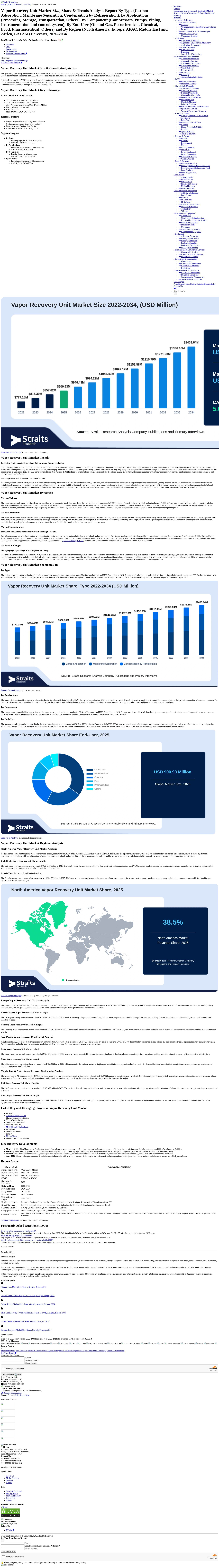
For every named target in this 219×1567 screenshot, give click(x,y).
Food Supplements (188, 172)
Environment (186, 143)
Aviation (184, 25)
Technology (186, 209)
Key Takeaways (22, 1351)
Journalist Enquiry (13, 1496)
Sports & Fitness (187, 131)
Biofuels (184, 141)
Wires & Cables (187, 159)
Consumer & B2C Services (192, 254)
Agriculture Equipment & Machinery (196, 43)
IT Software (186, 202)
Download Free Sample (16, 53)
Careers (9, 1500)
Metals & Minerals (188, 102)
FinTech (184, 197)
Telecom (184, 211)
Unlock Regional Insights (11, 995)
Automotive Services (189, 61)
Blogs (206, 284)
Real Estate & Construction (186, 259)
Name (28, 1543)
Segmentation (11, 49)
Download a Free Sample (11, 452)
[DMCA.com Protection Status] (10, 1517)
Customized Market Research (185, 11)
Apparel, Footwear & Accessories (194, 116)
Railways (185, 75)
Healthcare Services (189, 184)
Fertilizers (185, 52)
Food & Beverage (182, 161)
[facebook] (13, 1530)
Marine (184, 145)
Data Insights (179, 282)
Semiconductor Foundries (191, 279)
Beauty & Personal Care (191, 122)
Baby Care (185, 120)
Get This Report (7, 1353)
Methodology (11, 51)
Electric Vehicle (187, 70)
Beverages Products (189, 163)
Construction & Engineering (192, 218)
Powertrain (185, 72)
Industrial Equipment (189, 222)
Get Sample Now (8, 1374)
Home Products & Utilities (191, 127)
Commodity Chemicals (190, 95)
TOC (8, 47)
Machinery (185, 227)
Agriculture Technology (190, 45)
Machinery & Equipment (185, 213)
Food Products (187, 170)
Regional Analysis (79, 1351)
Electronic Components (190, 272)
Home (3, 4)
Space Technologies (189, 34)
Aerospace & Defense (184, 20)
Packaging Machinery (190, 238)
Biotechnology (187, 179)
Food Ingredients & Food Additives (195, 166)
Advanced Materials (189, 90)
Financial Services (188, 81)
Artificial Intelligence (189, 193)
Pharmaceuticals (187, 188)
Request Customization (10, 690)
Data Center (186, 195)
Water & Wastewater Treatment (193, 111)
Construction (186, 261)
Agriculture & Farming (190, 40)
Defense (184, 29)
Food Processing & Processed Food (195, 168)
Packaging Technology (190, 245)
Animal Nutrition (188, 47)
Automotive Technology (191, 63)
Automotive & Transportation (187, 56)
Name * (28, 1358)
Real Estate (185, 268)
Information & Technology (186, 191)
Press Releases (179, 284)
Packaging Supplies (189, 243)
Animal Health (187, 177)
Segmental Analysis (64, 1351)
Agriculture (179, 38)
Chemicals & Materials (184, 86)
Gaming (184, 125)
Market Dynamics (48, 1351)
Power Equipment (188, 152)
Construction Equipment (191, 263)
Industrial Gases (187, 100)
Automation (186, 216)
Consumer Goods (182, 113)
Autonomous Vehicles (190, 65)
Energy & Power (182, 136)
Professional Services (189, 257)
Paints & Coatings (188, 104)
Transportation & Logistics (192, 77)
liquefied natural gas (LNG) (73, 541)
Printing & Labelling (189, 247)
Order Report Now (22, 1395)
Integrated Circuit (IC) (190, 275)
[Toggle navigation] (17, 2)
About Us (177, 6)
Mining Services (187, 147)
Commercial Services (189, 252)
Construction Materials (190, 266)
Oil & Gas (185, 150)
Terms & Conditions (14, 1491)
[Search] (175, 293)
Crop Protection (187, 50)
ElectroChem (11, 1136)
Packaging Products (189, 241)
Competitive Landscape (96, 1351)
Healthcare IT (186, 181)
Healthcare (179, 175)
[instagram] (7, 1530)
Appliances (185, 118)
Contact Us (178, 286)
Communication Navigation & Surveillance (198, 27)
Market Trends (35, 1351)
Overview (10, 44)
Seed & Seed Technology (191, 54)
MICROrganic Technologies (17, 1127)
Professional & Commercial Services (190, 250)
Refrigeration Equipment (191, 232)
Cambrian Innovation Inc (16, 1116)
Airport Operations (188, 22)
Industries (177, 18)
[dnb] (4, 1507)
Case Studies (191, 284)
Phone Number (31, 1363)
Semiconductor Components (192, 277)
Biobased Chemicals (189, 93)
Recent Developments (115, 1351)
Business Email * (32, 1360)
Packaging (179, 234)
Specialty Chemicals (189, 109)
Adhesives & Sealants (190, 88)
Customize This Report (10, 1220)
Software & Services (189, 206)
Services (177, 9)
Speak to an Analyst (9, 838)
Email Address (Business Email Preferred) (42, 1546)
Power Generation (188, 154)
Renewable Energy (189, 156)
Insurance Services (188, 84)
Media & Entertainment (190, 204)
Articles (212, 284)
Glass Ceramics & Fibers (191, 97)
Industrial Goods (188, 225)
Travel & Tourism (188, 134)
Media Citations (12, 1478)
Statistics (200, 284)
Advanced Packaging (189, 236)
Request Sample (7, 1395)
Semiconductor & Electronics (187, 270)
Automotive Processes (190, 59)
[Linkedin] (12, 1530)
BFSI (177, 79)
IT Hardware (186, 200)
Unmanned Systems (189, 36)
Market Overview (8, 1351)
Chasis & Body (187, 68)
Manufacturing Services (190, 229)
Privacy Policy (12, 1493)
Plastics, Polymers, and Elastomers (195, 106)
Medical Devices (188, 186)
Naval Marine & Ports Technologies (195, 31)
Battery (184, 138)
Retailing (184, 129)
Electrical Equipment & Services (194, 220)
